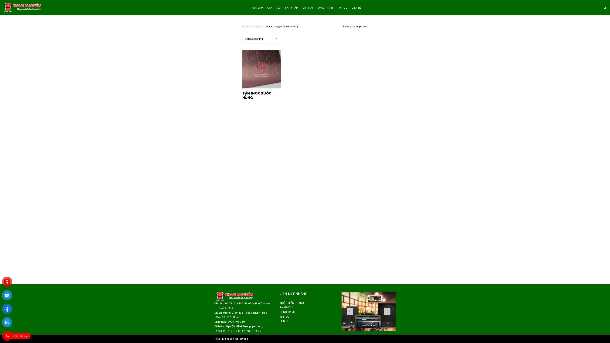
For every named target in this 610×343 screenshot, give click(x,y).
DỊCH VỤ (308, 7)
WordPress (241, 338)
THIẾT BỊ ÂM (287, 302)
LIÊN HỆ (357, 7)
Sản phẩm (257, 26)
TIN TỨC (342, 7)
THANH (299, 302)
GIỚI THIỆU (274, 7)
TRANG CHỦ (255, 7)
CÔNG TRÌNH (325, 7)
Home (245, 26)
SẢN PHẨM (291, 7)
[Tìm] (605, 8)
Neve (217, 338)
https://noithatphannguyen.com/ (244, 326)
